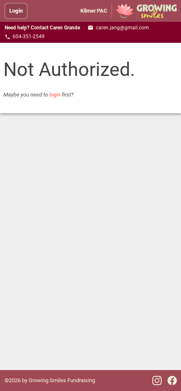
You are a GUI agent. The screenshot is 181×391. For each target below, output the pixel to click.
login (55, 94)
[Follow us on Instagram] (157, 380)
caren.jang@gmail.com (118, 28)
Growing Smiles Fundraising (62, 380)
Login (16, 11)
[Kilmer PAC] (146, 11)
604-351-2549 (25, 37)
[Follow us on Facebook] (172, 380)
